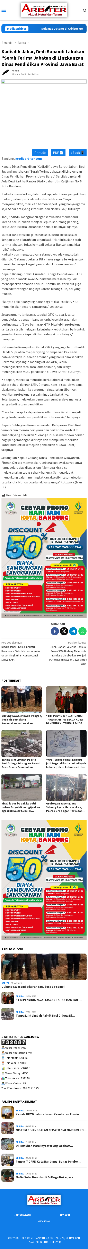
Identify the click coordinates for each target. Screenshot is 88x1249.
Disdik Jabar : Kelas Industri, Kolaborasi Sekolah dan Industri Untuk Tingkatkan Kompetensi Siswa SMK (20, 651)
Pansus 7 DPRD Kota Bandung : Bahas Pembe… (48, 1161)
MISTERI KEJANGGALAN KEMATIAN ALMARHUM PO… (51, 1130)
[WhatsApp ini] (82, 631)
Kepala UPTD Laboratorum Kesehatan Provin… (49, 1114)
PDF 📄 (58, 152)
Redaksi (65, 1215)
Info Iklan (44, 1221)
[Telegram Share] (73, 631)
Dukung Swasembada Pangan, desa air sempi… (34, 987)
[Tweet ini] (64, 631)
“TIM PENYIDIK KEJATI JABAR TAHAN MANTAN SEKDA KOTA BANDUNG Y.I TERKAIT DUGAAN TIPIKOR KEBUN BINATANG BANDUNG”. (66, 719)
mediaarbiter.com (28, 158)
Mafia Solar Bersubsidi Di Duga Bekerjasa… (46, 1177)
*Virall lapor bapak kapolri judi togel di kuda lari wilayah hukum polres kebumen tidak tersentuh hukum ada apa (66, 763)
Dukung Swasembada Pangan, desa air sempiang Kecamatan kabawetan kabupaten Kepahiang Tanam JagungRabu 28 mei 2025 (21, 719)
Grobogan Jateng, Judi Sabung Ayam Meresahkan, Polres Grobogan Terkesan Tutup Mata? (64, 807)
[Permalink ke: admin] (5, 72)
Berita (5, 983)
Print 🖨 (40, 152)
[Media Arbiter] (44, 9)
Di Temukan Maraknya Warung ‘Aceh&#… (44, 1146)
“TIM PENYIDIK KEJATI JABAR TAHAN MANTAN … (48, 1000)
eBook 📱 (78, 152)
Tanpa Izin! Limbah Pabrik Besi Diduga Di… (45, 1015)
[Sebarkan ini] (55, 631)
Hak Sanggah (22, 1215)
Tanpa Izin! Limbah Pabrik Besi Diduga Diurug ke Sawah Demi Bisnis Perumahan (20, 763)
